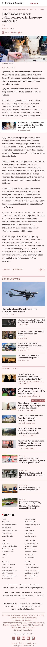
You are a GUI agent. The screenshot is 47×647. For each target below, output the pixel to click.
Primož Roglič (29, 533)
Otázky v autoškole (31, 576)
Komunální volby (7, 536)
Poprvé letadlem (7, 567)
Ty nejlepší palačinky (31, 543)
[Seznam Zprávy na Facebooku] (13, 638)
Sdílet (15, 32)
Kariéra (24, 615)
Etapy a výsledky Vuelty (32, 525)
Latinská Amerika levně (9, 576)
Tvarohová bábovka (31, 552)
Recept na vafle (30, 555)
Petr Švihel (38, 382)
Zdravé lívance (29, 549)
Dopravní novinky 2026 (32, 570)
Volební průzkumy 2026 (9, 525)
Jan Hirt (27, 528)
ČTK (3, 25)
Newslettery (16, 627)
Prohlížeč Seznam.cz (36, 623)
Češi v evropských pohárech (34, 588)
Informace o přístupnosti (22, 620)
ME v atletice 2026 (8, 552)
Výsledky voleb (6, 528)
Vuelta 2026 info (30, 522)
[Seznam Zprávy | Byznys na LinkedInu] (33, 638)
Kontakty (40, 615)
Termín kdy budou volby (9, 530)
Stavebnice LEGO (37, 603)
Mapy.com (22, 585)
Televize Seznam (9, 625)
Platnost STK (29, 579)
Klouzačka (13, 596)
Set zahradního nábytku (26, 596)
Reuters (31, 410)
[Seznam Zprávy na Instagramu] (23, 638)
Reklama (20, 618)
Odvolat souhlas (28, 627)
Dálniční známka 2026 (32, 567)
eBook (7, 32)
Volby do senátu (7, 533)
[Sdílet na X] (44, 269)
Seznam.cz (34, 3)
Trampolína (37, 593)
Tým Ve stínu (23, 383)
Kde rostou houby (8, 588)
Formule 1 (5, 555)
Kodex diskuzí (37, 625)
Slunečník (6, 596)
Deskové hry (29, 606)
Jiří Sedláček (28, 423)
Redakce (12, 618)
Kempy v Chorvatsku (8, 565)
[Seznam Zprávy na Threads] (28, 638)
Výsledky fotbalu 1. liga (9, 546)
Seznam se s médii (24, 625)
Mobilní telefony (25, 603)
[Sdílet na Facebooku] (41, 269)
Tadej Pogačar (29, 530)
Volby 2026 (5, 522)
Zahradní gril (39, 596)
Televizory (38, 606)
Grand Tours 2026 (30, 536)
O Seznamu (15, 615)
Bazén (18, 593)
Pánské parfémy (28, 609)
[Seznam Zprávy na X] (18, 638)
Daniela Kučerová (31, 396)
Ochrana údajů (30, 618)
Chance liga (5, 543)
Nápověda (32, 615)
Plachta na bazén (26, 593)
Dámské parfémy (10, 606)
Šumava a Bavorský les (9, 570)
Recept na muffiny (31, 546)
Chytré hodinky (17, 609)
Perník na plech (30, 557)
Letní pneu (20, 606)
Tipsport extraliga (7, 549)
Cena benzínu (19, 588)
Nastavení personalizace (23, 630)
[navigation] (2, 3)
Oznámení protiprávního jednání (14, 623)
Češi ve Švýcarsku (7, 573)
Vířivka (23, 598)
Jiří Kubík (26, 382)
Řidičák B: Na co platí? (32, 573)
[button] (23, 49)
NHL (3, 557)
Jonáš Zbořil (28, 448)
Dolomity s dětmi (7, 579)
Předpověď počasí (33, 585)
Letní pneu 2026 (30, 565)
